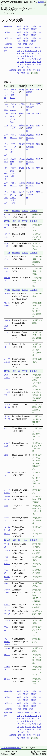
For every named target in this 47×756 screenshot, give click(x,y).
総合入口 (33, 2)
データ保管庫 (10, 70)
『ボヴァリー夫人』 (13, 107)
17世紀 (34, 26)
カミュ (7, 679)
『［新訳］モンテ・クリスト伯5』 (13, 197)
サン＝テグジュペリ (6, 173)
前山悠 (22, 89)
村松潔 (22, 113)
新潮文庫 (30, 113)
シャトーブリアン (7, 392)
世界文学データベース (18, 9)
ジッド (7, 564)
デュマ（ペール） (6, 94)
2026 (38, 89)
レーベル (29, 47)
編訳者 (20, 47)
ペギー (7, 583)
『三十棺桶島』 (13, 161)
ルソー (7, 332)
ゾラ (6, 506)
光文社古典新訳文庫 (30, 92)
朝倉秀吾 (41, 754)
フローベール (6, 107)
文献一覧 (25, 73)
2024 (38, 192)
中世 (19, 26)
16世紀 (26, 26)
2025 (38, 104)
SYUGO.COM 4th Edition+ (12, 2)
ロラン (7, 550)
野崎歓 (22, 168)
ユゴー (7, 455)
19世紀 (26, 29)
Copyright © (34, 751)
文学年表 (33, 211)
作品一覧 (31, 70)
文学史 (25, 211)
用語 (19, 44)
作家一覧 (21, 70)
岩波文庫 (30, 168)
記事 (25, 44)
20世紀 (34, 29)
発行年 (37, 47)
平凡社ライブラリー (30, 195)
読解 (31, 44)
